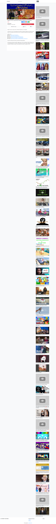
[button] (38, 1)
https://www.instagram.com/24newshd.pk (17, 37)
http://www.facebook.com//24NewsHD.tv (17, 36)
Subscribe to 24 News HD (27, 24)
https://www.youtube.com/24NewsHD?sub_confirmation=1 (19, 38)
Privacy (30, 520)
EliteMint (8, 1)
